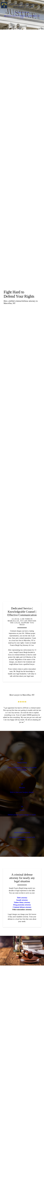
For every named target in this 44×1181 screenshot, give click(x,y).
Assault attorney (22, 1136)
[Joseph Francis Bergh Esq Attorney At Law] (19, 5)
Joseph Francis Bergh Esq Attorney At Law (23, 16)
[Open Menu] (41, 5)
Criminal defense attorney (22, 1143)
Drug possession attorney (22, 1141)
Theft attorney (22, 1134)
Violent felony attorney (22, 1139)
